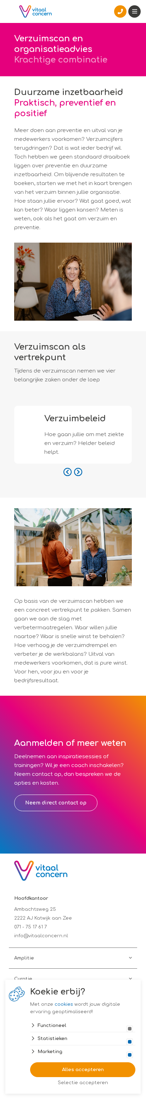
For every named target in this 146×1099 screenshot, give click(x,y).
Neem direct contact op (55, 803)
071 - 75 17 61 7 (30, 927)
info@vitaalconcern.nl (41, 935)
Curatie (23, 978)
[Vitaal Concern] (35, 11)
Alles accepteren (83, 1069)
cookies (64, 1004)
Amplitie (24, 958)
